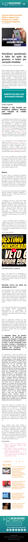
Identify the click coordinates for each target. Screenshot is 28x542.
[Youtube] (10, 530)
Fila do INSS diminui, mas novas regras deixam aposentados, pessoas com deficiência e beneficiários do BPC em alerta (18, 496)
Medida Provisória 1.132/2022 (16, 142)
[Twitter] (16, 530)
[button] (24, 3)
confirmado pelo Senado (17, 150)
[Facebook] (7, 530)
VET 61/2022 (8, 128)
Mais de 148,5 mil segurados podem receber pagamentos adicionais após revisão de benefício (15, 445)
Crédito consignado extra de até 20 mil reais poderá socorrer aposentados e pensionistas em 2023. (15, 454)
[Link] (19, 530)
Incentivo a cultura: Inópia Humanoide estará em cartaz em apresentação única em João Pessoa (18, 506)
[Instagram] (13, 530)
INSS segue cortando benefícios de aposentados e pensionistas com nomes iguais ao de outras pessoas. (15, 450)
